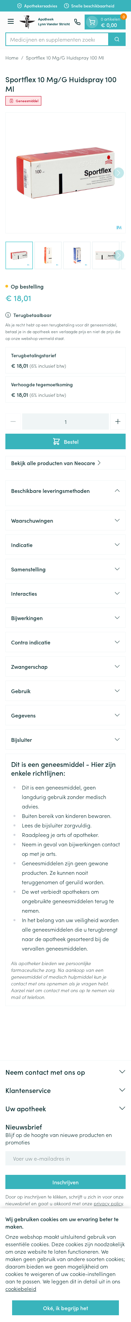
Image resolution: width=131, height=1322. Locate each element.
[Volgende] (118, 172)
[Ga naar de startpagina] (45, 22)
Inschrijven (65, 1182)
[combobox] (57, 39)
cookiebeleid (20, 1288)
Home (11, 57)
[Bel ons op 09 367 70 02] (77, 22)
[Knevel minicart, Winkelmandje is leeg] (92, 22)
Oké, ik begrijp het (65, 1308)
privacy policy (108, 1203)
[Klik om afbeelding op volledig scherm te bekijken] (65, 173)
